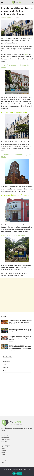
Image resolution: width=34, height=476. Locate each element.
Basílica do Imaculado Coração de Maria (16, 155)
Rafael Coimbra (7, 17)
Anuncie (3, 462)
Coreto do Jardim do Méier (14, 235)
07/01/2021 (16, 17)
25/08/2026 (12, 325)
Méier (26, 54)
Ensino (5, 374)
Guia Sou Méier (5, 445)
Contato (3, 459)
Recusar (19, 473)
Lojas (4, 364)
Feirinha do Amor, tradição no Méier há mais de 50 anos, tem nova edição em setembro (20, 337)
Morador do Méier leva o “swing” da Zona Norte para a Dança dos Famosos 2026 (21, 330)
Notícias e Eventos (6, 436)
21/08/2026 (12, 350)
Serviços (5, 367)
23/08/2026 (12, 341)
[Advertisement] (17, 295)
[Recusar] (32, 471)
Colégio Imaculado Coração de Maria (15, 66)
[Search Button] (32, 2)
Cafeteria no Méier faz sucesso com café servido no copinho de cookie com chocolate (20, 322)
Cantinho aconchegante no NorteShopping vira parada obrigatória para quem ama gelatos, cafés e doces (20, 346)
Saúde (5, 371)
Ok (14, 473)
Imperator (4, 441)
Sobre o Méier (5, 437)
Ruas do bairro (5, 439)
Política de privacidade (19, 471)
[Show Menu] (2, 2)
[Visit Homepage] (17, 2)
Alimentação (6, 361)
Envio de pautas (6, 461)
